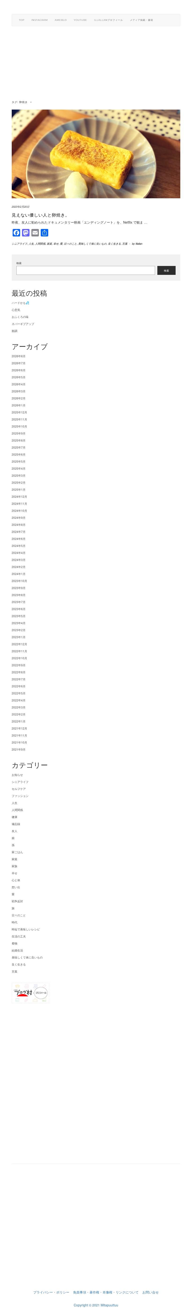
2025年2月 (19, 482)
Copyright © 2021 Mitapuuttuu (96, 1305)
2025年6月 (19, 454)
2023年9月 (19, 588)
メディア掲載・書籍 (141, 20)
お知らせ (17, 775)
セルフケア (19, 789)
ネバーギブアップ (23, 324)
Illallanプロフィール (108, 20)
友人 (14, 831)
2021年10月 (19, 742)
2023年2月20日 (20, 206)
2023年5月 (19, 616)
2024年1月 (19, 574)
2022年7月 (19, 679)
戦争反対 (17, 901)
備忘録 (16, 824)
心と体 (16, 880)
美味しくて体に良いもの (92, 243)
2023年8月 (19, 595)
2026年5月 (19, 377)
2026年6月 (19, 370)
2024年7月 (19, 532)
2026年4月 (19, 384)
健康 (14, 817)
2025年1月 (19, 489)
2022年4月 (19, 700)
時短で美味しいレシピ (26, 929)
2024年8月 (19, 525)
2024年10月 (19, 510)
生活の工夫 (19, 936)
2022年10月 (19, 658)
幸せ (56, 243)
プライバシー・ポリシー (51, 1292)
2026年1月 (19, 405)
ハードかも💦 (20, 303)
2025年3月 (19, 475)
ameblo (61, 20)
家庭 (49, 243)
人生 (31, 243)
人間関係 (40, 243)
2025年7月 (19, 447)
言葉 (124, 243)
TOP (21, 20)
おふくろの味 (20, 317)
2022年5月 (19, 693)
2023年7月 (19, 602)
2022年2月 (19, 714)
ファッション (20, 796)
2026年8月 (19, 356)
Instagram (39, 20)
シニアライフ (19, 243)
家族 (14, 866)
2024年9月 (19, 518)
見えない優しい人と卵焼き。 (41, 215)
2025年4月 (19, 468)
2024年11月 (19, 503)
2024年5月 (19, 546)
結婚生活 (17, 950)
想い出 (16, 887)
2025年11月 (19, 419)
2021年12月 (19, 728)
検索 (19, 263)
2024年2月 (19, 567)
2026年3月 (19, 391)
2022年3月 (19, 707)
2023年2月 (19, 630)
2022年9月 (19, 665)
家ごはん (17, 852)
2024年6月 (19, 539)
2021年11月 (19, 735)
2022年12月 (19, 644)
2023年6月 (19, 609)
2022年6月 (19, 686)
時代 (14, 922)
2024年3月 (19, 560)
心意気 (16, 310)
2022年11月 (19, 651)
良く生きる (114, 243)
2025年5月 (19, 461)
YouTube (80, 20)
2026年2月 (19, 398)
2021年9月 (19, 749)
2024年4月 (19, 553)
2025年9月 (19, 433)
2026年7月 (19, 363)
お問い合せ (150, 1292)
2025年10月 (19, 426)
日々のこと (70, 243)
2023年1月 (19, 637)
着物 (14, 943)
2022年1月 (19, 721)
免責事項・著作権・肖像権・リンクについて (106, 1292)
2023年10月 (19, 581)
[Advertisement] (96, 66)
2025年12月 (19, 412)
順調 (14, 331)
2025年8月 (19, 440)
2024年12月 (19, 496)
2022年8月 (19, 672)
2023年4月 (19, 623)
